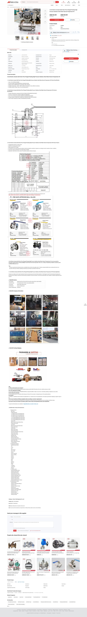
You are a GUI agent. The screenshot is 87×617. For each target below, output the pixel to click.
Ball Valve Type (28, 601)
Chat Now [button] (73, 19)
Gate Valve (27, 583)
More (8, 606)
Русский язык (34, 610)
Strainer (63, 585)
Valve (22, 7)
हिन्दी (57, 610)
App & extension (67, 5)
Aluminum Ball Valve (11, 604)
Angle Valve (10, 597)
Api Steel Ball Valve (72, 601)
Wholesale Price (45, 609)
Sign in (79, 2)
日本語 (54, 610)
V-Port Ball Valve (44, 597)
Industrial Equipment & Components (15, 7)
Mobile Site (65, 609)
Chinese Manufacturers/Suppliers (31, 609)
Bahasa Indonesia (71, 610)
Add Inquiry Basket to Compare (27, 42)
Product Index (61, 609)
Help (61, 5)
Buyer (57, 5)
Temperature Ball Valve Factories (46, 601)
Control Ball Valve (36, 601)
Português (26, 610)
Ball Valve (25, 7)
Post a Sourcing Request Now (35, 530)
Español (23, 610)
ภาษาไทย (60, 610)
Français (30, 610)
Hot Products (19, 609)
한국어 (52, 610)
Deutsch (42, 610)
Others (45, 587)
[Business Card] (78, 54)
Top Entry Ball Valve (28, 597)
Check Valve (63, 583)
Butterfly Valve (9, 585)
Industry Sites (50, 609)
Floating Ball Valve (29, 7)
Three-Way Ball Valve (36, 597)
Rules (79, 5)
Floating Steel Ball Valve (63, 601)
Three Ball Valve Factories (12, 601)
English (20, 610)
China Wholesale (39, 609)
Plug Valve (27, 585)
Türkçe (63, 610)
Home (8, 7)
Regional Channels (55, 609)
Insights (69, 609)
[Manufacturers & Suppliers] (12, 2)
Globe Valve (45, 583)
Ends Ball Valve (55, 601)
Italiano (38, 610)
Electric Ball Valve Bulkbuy (21, 604)
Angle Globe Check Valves (11, 587)
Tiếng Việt (66, 610)
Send (15, 530)
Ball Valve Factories (21, 601)
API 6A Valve (27, 587)
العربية (49, 610)
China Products (24, 609)
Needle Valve (45, 585)
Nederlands (45, 610)
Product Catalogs (21, 581)
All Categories (11, 5)
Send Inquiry (57, 19)
